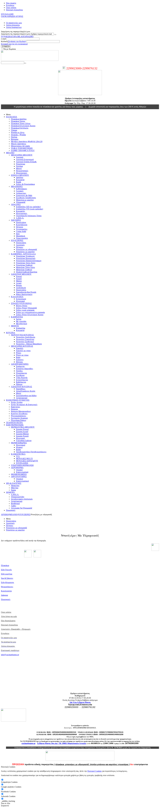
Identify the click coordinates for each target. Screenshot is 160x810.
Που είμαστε (11, 3)
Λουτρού (19, 157)
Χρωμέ (19, 276)
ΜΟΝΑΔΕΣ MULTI (24, 458)
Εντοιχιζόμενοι (22, 380)
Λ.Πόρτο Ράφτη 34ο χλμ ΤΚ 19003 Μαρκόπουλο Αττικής (61, 743)
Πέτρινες (19, 247)
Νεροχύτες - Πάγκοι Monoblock (29, 344)
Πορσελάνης (21, 222)
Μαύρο (19, 281)
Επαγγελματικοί (22, 481)
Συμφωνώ (5, 806)
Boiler (18, 449)
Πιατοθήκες (20, 389)
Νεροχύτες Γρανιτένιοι (25, 339)
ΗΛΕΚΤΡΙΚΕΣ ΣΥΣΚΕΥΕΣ (17, 400)
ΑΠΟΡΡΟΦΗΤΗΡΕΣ (19, 364)
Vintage (14, 130)
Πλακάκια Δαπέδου (18, 119)
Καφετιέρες (15, 407)
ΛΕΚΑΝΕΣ (16, 204)
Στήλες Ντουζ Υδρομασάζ (26, 308)
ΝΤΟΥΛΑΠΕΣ (22, 463)
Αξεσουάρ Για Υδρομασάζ (21, 508)
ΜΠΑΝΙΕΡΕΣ (17, 186)
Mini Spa (14, 488)
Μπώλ (18, 393)
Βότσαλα (14, 139)
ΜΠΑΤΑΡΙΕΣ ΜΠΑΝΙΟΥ (21, 155)
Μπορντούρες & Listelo (20, 146)
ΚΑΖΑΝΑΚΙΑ (17, 297)
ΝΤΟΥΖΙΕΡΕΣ (17, 240)
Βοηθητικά (15, 503)
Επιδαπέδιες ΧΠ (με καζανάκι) (28, 207)
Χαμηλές (19, 348)
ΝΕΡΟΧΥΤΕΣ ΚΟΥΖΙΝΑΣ (22, 335)
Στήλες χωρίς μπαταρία (25, 310)
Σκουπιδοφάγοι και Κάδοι (26, 396)
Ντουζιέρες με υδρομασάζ (26, 249)
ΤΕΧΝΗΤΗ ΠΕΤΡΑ (14, 422)
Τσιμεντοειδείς (22, 238)
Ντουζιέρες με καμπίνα (25, 252)
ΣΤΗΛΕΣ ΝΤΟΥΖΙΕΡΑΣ (21, 303)
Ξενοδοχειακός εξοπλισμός (22, 499)
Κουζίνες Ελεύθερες (19, 413)
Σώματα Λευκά (22, 431)
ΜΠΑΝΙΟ (10, 153)
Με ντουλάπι (21, 321)
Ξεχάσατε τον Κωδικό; (17, 41)
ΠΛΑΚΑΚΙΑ (11, 117)
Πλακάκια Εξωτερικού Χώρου (23, 126)
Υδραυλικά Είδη (17, 497)
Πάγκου (19, 384)
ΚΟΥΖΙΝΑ (10, 333)
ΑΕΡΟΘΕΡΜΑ (17, 467)
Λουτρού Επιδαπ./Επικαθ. (26, 162)
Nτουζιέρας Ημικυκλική (25, 258)
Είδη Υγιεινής (6, 570)
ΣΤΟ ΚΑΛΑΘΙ (7, 14)
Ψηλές (18, 353)
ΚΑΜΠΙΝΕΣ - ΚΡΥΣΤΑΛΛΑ (23, 254)
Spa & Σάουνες (7, 578)
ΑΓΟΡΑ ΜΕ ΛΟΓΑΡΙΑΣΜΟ (22, 36)
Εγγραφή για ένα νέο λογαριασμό (14, 44)
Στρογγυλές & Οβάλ (24, 195)
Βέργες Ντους (21, 306)
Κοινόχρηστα (6, 591)
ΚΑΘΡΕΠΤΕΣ (17, 317)
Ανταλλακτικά (21, 398)
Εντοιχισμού (21, 299)
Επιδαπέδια (20, 328)
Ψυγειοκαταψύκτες (18, 416)
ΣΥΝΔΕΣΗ (5, 36)
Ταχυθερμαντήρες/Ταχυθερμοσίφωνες (31, 452)
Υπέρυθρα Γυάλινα (23, 440)
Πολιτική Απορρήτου (14, 10)
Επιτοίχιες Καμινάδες (24, 369)
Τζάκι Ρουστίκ (22, 378)
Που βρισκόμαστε (8, 621)
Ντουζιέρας (20, 164)
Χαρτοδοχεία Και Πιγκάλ (26, 292)
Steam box (15, 485)
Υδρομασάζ (21, 202)
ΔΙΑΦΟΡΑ (10, 492)
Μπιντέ (19, 168)
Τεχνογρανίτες (21, 229)
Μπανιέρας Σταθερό (24, 270)
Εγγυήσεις (10, 5)
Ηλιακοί (19, 447)
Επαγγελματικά (22, 472)
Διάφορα (4, 595)
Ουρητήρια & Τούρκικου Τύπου (29, 216)
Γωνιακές (20, 191)
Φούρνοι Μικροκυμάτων (21, 411)
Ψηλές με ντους (22, 355)
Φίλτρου (19, 362)
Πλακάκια (5, 565)
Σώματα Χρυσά (22, 436)
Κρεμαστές (20, 211)
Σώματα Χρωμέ (22, 429)
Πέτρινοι (19, 227)
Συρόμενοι (20, 366)
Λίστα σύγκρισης (13, 25)
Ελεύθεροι (20, 375)
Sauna (13, 490)
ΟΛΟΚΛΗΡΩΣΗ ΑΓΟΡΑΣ (12, 16)
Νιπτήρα (19, 166)
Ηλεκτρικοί (20, 445)
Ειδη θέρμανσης (7, 582)
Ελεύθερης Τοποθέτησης (26, 198)
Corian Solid (21, 231)
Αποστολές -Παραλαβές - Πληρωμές (15, 629)
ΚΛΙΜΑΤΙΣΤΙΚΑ (18, 454)
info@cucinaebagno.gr (10, 655)
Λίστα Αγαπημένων (14, 27)
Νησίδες (19, 371)
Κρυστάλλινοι (21, 225)
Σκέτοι (18, 319)
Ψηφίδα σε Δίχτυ (17, 132)
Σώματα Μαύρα (22, 434)
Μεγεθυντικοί (21, 324)
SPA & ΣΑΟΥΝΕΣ (13, 483)
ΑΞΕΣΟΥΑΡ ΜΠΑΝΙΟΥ (21, 274)
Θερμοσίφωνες (7, 587)
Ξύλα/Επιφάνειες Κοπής (25, 391)
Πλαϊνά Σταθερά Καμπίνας (26, 272)
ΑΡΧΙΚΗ (5, 514)
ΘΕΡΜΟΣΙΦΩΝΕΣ (19, 443)
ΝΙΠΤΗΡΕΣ (16, 220)
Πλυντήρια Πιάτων (18, 420)
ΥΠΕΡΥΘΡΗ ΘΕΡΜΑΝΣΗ (22, 465)
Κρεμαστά (20, 180)
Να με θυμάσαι (10, 49)
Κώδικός (4, 41)
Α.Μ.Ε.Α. (20, 218)
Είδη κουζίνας (6, 574)
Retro (18, 357)
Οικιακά (19, 470)
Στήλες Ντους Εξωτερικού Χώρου (29, 315)
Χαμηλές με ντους (23, 351)
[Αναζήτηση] (25, 63)
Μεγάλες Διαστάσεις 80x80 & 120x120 (26, 141)
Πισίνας (14, 137)
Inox (18, 234)
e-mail (3, 39)
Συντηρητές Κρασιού (19, 418)
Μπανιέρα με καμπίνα (25, 200)
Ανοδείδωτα (21, 288)
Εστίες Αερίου (16, 402)
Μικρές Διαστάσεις (18, 144)
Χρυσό (19, 279)
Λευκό (18, 283)
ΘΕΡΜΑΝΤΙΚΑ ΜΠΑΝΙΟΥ (23, 427)
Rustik (18, 182)
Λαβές (13, 506)
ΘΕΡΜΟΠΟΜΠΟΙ (18, 474)
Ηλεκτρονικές (21, 173)
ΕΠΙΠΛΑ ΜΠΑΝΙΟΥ (20, 175)
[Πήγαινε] (55, 34)
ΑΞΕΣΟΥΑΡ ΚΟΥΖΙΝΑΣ (21, 387)
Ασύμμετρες (21, 193)
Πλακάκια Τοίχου (18, 121)
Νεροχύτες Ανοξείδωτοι (25, 337)
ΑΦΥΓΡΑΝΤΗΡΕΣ (19, 476)
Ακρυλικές (20, 245)
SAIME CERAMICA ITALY (23, 150)
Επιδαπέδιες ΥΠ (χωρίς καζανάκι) (29, 209)
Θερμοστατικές (22, 171)
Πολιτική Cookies (94, 771)
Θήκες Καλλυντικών (24, 294)
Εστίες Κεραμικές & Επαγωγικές (24, 405)
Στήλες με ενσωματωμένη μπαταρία (30, 312)
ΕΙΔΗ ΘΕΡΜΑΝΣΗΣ (15, 425)
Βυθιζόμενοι (21, 382)
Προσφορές (10, 510)
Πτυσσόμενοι (21, 373)
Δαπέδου (19, 177)
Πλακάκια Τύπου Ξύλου (20, 123)
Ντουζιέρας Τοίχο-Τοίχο (25, 263)
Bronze (19, 285)
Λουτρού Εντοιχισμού (25, 159)
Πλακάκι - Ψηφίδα (18, 135)
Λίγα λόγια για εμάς (9, 616)
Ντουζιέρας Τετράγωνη (25, 256)
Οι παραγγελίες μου (14, 23)
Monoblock (20, 236)
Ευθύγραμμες (21, 189)
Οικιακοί (19, 479)
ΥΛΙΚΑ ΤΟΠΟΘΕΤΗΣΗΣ (22, 148)
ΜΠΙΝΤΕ (15, 326)
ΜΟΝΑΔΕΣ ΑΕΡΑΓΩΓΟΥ (27, 461)
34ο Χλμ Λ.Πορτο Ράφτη (80, 702)
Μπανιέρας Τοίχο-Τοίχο (25, 267)
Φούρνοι (14, 409)
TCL (18, 456)
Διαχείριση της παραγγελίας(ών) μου (15, 34)
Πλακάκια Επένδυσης (19, 128)
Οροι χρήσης (11, 7)
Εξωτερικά (20, 301)
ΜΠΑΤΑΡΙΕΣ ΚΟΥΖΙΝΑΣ (22, 346)
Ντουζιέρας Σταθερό (24, 265)
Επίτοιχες (20, 360)
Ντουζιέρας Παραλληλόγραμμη (28, 261)
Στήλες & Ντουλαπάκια (25, 184)
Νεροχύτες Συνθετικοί (25, 342)
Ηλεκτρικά (20, 438)
